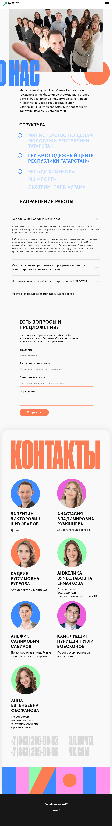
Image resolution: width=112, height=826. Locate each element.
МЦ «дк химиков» (51, 172)
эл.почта (81, 741)
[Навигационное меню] (107, 3)
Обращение (27, 391)
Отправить (34, 412)
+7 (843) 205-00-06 (34, 752)
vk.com (79, 752)
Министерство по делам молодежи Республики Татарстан (60, 141)
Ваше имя (26, 349)
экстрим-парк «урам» (57, 187)
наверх (55, 810)
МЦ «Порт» (42, 179)
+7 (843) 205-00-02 (34, 741)
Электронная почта (32, 377)
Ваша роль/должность (35, 363)
